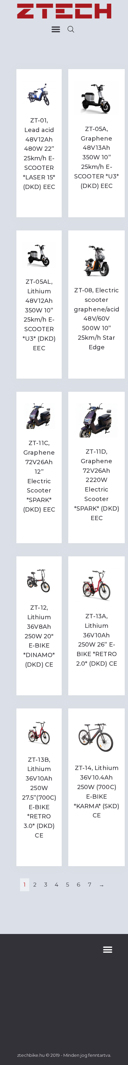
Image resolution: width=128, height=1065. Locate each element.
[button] (56, 29)
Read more (39, 203)
